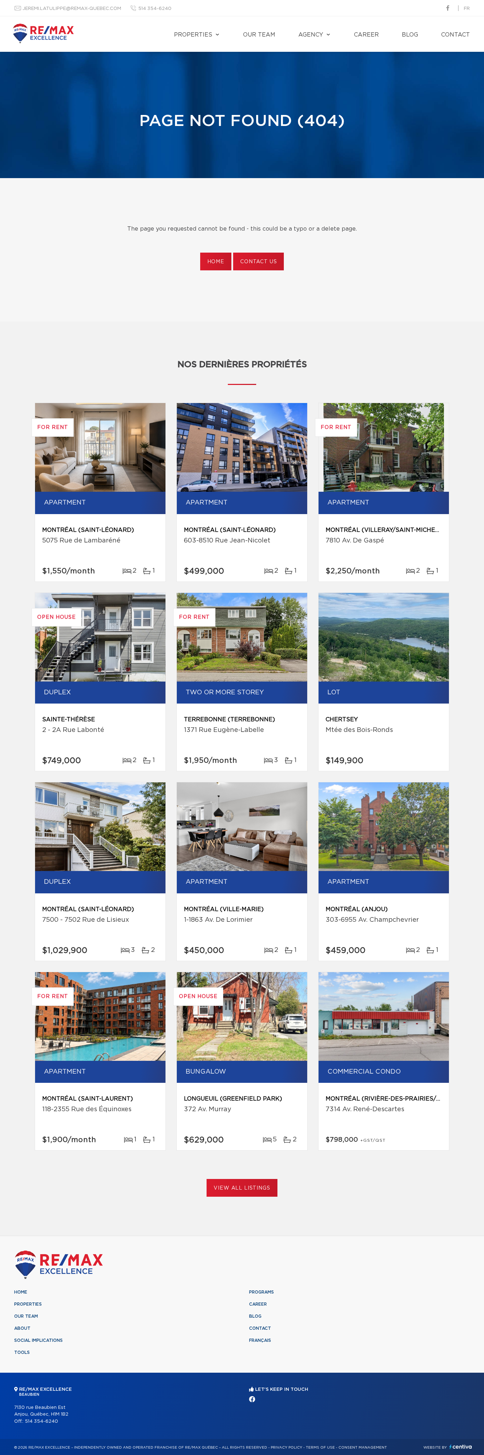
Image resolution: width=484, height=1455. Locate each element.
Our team (259, 35)
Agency (310, 35)
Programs (261, 1292)
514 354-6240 (154, 8)
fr (467, 8)
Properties (193, 35)
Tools (22, 1352)
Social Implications (38, 1340)
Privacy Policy (286, 1447)
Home (215, 261)
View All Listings (242, 1188)
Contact (455, 35)
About (22, 1328)
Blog (410, 35)
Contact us (258, 261)
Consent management (362, 1447)
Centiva (460, 1446)
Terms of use (320, 1447)
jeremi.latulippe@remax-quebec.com (72, 8)
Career (366, 35)
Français (260, 1340)
